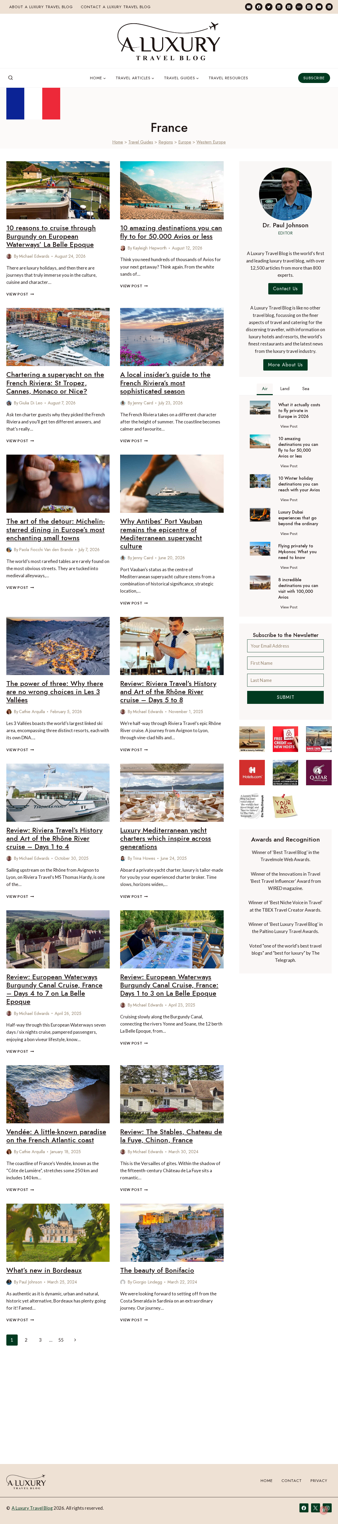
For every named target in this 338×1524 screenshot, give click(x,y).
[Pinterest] (289, 6)
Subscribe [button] (314, 78)
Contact (291, 1481)
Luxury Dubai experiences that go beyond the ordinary (298, 518)
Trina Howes (144, 858)
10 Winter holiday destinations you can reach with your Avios (299, 484)
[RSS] (329, 6)
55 (61, 1340)
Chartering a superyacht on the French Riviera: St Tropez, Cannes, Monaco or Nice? (55, 383)
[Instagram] (309, 6)
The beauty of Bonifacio (157, 1270)
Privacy (319, 1481)
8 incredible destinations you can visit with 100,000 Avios (298, 588)
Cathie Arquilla (32, 712)
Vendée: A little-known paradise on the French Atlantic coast (56, 1136)
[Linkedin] (279, 6)
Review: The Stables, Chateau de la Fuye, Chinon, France (171, 1136)
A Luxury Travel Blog (32, 1508)
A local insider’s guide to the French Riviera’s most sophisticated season (165, 383)
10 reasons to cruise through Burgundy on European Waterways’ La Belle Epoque (51, 236)
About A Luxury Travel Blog (41, 7)
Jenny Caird (143, 403)
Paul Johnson (30, 1282)
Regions (165, 142)
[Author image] (9, 256)
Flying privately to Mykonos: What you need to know (297, 552)
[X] (315, 1507)
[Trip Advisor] (299, 6)
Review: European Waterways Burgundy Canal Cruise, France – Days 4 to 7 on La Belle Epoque (54, 989)
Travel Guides (140, 142)
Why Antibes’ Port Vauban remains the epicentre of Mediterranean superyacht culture (161, 533)
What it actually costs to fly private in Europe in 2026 (299, 410)
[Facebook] (258, 6)
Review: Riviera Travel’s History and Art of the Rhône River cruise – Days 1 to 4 (54, 838)
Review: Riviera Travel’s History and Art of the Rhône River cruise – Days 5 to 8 (168, 691)
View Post (20, 294)
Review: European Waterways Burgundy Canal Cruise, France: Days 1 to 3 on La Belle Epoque (169, 985)
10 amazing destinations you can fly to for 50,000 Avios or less (171, 232)
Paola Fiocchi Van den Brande (46, 550)
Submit (285, 697)
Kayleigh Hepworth (150, 248)
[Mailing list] (248, 6)
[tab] (265, 389)
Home (117, 142)
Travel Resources (228, 78)
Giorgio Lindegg (147, 1282)
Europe (184, 142)
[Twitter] (268, 6)
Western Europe (211, 142)
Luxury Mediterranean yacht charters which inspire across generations (165, 838)
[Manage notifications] (324, 1510)
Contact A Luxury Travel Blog (116, 7)
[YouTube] (319, 6)
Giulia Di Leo (31, 403)
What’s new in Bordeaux (44, 1270)
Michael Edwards (34, 256)
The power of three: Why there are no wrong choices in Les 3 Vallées (54, 691)
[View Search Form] (10, 78)
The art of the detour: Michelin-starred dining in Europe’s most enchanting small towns (55, 529)
